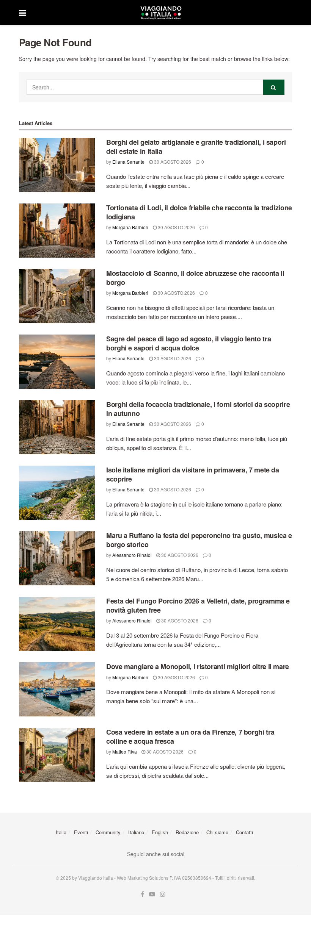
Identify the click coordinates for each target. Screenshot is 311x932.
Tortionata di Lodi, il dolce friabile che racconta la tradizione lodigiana (199, 212)
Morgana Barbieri (130, 227)
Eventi (81, 832)
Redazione (187, 832)
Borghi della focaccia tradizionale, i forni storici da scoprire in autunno (198, 408)
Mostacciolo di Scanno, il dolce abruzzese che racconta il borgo (195, 277)
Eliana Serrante (128, 161)
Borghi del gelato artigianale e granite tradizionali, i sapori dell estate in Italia (196, 146)
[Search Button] (273, 87)
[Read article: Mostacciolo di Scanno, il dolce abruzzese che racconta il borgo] (57, 296)
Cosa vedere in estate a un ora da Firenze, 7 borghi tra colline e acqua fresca (190, 736)
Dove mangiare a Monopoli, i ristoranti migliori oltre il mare (197, 666)
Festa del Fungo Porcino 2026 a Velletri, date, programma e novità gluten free (198, 605)
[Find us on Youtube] (152, 894)
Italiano (136, 832)
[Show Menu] (22, 12)
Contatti (244, 832)
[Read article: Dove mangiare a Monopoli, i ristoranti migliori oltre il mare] (57, 689)
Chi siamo (217, 832)
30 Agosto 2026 (172, 161)
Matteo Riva (124, 751)
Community (108, 832)
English (160, 832)
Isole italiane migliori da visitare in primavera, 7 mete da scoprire (192, 474)
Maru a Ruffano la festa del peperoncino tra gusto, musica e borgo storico (199, 539)
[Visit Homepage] (160, 12)
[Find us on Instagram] (162, 894)
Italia (61, 832)
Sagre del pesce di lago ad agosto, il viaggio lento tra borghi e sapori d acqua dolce (188, 343)
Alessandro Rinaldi (132, 555)
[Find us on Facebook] (142, 894)
